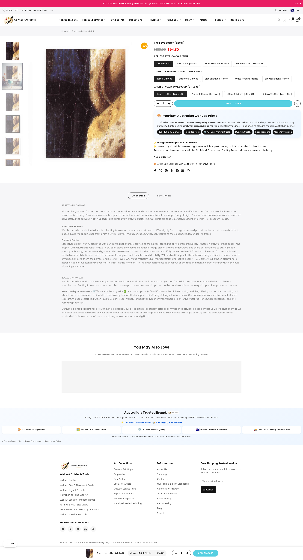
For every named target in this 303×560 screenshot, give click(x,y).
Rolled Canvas (164, 78)
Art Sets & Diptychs (124, 498)
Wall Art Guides (68, 480)
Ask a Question (162, 157)
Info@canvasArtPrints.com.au (39, 10)
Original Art (120, 474)
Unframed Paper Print (217, 63)
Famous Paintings (123, 469)
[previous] (31, 103)
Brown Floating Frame (277, 78)
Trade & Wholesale (167, 493)
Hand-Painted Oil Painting (250, 63)
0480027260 (12, 10)
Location (283, 10)
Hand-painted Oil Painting (128, 503)
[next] (143, 103)
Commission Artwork (168, 488)
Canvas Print (163, 63)
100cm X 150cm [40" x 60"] (277, 94)
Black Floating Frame (216, 78)
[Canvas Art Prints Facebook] (63, 529)
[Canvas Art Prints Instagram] (78, 529)
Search (160, 512)
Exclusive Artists (122, 483)
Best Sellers (120, 478)
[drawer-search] (278, 20)
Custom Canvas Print (125, 488)
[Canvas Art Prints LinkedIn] (85, 529)
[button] (297, 103)
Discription (138, 195)
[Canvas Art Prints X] (70, 529)
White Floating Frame (246, 78)
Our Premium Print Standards (173, 483)
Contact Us (163, 478)
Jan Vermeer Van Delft (176, 163)
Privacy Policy (164, 498)
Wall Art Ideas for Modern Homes (77, 499)
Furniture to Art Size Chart (74, 504)
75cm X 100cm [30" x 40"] (205, 94)
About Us (162, 469)
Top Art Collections (124, 493)
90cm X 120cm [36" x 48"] (241, 94)
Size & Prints (164, 195)
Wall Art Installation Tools (73, 514)
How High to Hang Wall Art (74, 494)
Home (65, 31)
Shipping (162, 474)
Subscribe (208, 489)
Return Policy (164, 503)
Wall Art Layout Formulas (73, 490)
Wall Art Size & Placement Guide (77, 485)
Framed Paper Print (187, 63)
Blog (159, 508)
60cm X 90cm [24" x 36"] (170, 94)
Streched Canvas (188, 78)
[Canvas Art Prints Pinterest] (93, 529)
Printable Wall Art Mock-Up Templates (80, 509)
